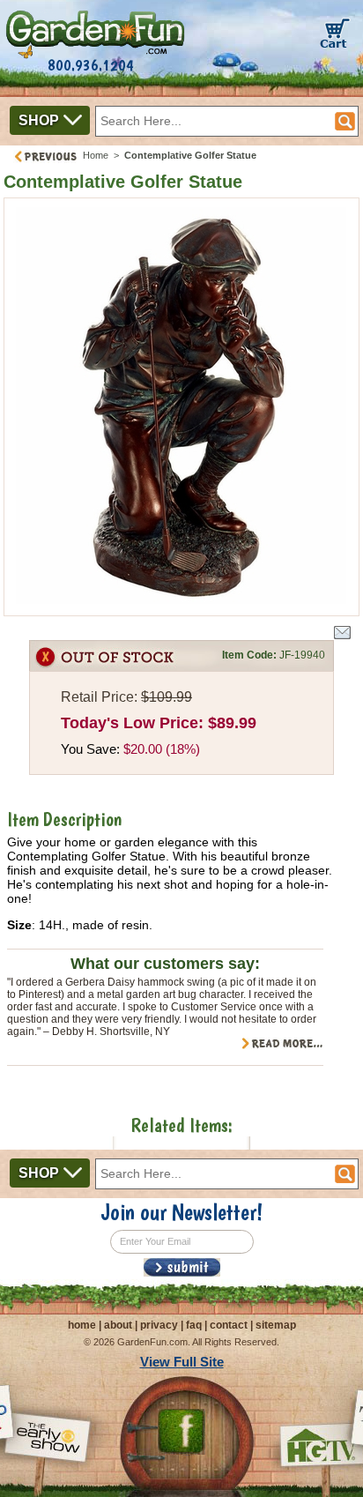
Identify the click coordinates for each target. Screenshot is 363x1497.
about (118, 1325)
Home (95, 155)
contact (229, 1325)
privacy (159, 1325)
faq (194, 1325)
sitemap (276, 1325)
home (82, 1325)
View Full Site (182, 1361)
